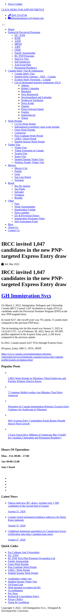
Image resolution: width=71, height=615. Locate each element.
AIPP (17, 47)
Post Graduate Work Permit (29, 135)
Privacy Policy (15, 599)
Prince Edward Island (32, 109)
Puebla (18, 171)
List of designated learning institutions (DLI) (38, 82)
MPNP (18, 44)
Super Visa (20, 156)
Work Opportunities (25, 206)
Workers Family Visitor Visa (29, 162)
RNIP (18, 38)
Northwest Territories (32, 100)
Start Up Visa (22, 58)
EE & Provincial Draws (27, 215)
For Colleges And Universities (23, 552)
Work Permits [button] (15, 121)
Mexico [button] (12, 165)
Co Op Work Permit (25, 124)
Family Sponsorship (25, 53)
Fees (17, 203)
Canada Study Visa (25, 73)
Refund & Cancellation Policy (23, 596)
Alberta (25, 85)
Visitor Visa (21, 147)
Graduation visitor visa (20, 578)
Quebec (25, 112)
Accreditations (15, 590)
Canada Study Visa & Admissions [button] (25, 70)
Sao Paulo (20, 189)
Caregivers (20, 132)
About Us (13, 227)
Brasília (18, 197)
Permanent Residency (26, 67)
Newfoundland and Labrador (36, 97)
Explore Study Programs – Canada (33, 79)
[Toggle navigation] (3, 24)
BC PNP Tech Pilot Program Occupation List (31, 558)
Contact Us (14, 230)
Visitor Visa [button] (14, 144)
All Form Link (15, 584)
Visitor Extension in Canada (29, 150)
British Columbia (30, 88)
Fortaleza (19, 194)
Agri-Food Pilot (23, 64)
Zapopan (19, 180)
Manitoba (26, 91)
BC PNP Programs (24, 56)
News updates (22, 212)
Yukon (24, 118)
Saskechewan (28, 115)
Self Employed (22, 61)
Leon (17, 174)
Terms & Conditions (18, 602)
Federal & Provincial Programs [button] (24, 32)
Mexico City (21, 168)
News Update (15, 4)
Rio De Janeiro (22, 186)
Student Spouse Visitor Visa (29, 159)
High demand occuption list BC (24, 587)
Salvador (19, 191)
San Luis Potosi (23, 177)
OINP (18, 50)
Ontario (25, 106)
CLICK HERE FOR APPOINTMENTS (22, 9)
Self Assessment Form (26, 221)
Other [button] (11, 200)
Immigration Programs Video (30, 218)
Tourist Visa (21, 153)
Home (11, 29)
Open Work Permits (25, 129)
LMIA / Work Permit (25, 138)
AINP (18, 41)
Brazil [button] (11, 183)
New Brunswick (29, 94)
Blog (10, 224)
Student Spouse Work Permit (30, 141)
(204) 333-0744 (19, 15)
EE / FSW (20, 35)
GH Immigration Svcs (26, 296)
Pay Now (13, 593)
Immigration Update (25, 209)
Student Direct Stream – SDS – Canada (35, 76)
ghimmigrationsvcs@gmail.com (27, 18)
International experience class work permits (37, 126)
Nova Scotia (27, 103)
